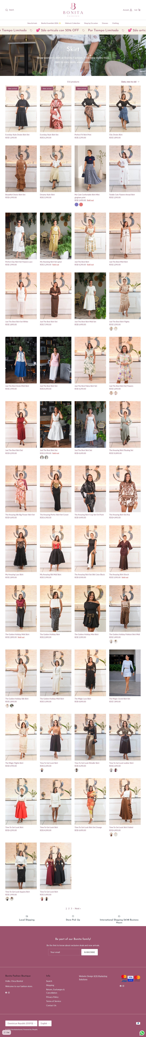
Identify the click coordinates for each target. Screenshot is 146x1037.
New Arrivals (32, 23)
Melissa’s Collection (72, 23)
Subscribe (89, 952)
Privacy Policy (52, 997)
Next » (78, 908)
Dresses (105, 23)
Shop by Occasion (91, 23)
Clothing (115, 23)
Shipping (50, 985)
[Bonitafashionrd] (73, 10)
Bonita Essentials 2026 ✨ (51, 23)
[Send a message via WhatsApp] (142, 1033)
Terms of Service (53, 1001)
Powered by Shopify (30, 1029)
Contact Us (51, 1005)
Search (49, 981)
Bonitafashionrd (16, 1029)
